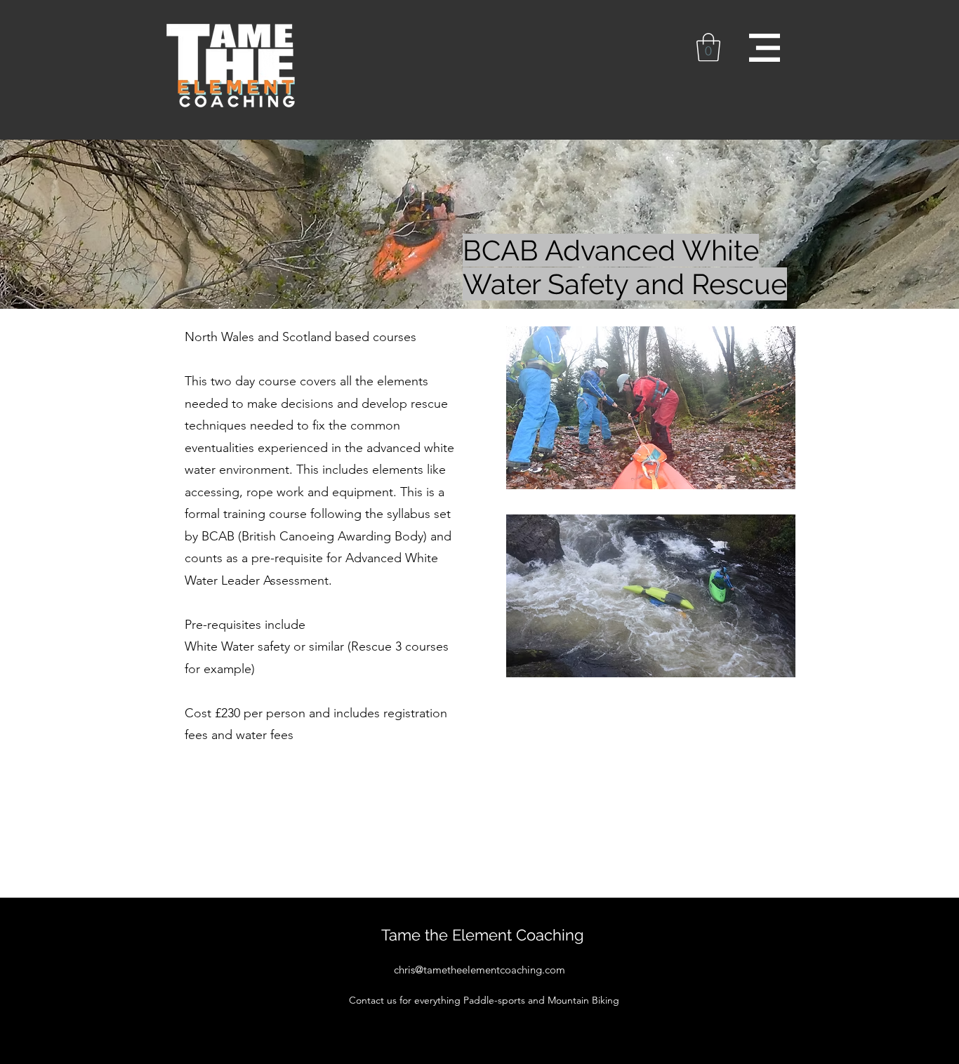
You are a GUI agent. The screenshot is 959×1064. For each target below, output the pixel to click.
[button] (708, 47)
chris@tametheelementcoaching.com (479, 969)
